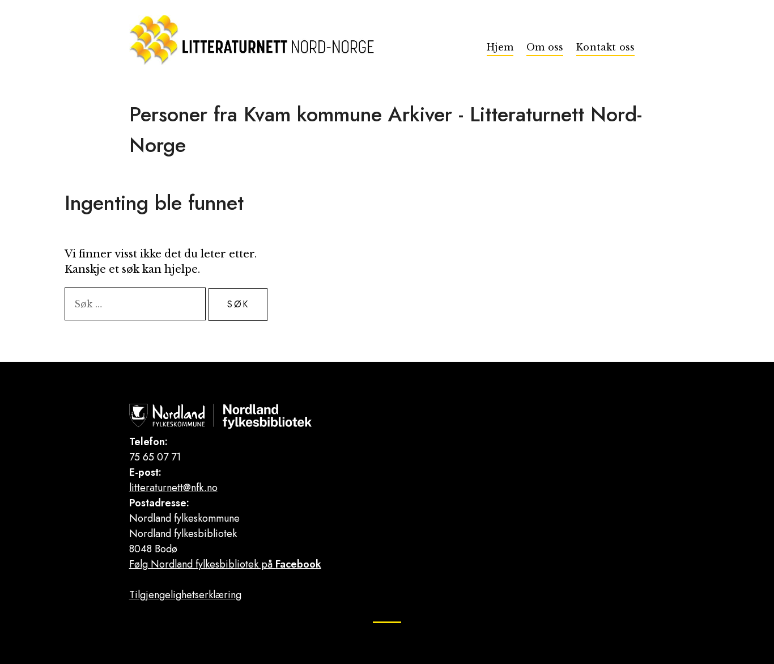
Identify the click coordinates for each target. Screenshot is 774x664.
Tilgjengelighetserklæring (185, 594)
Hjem (500, 47)
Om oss (544, 47)
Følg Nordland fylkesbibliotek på (225, 564)
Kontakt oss (605, 47)
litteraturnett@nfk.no (173, 487)
